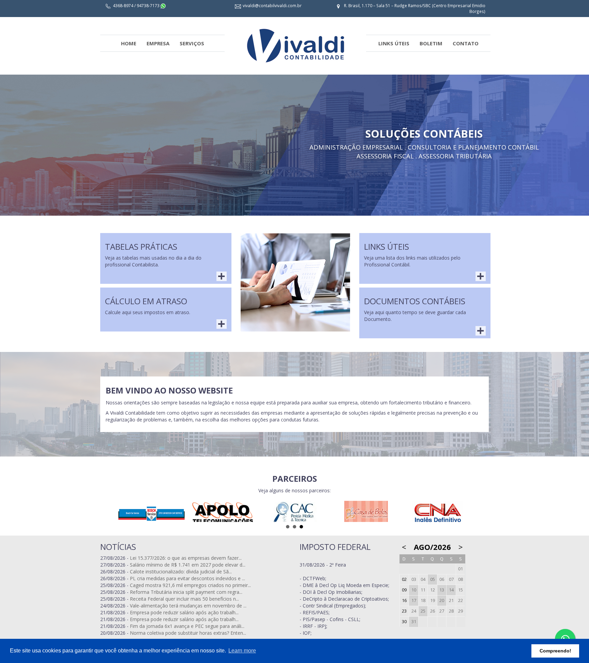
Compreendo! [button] (555, 650)
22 (460, 600)
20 (441, 600)
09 (404, 590)
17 (413, 600)
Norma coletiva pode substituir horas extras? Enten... (188, 633)
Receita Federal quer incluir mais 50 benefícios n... (184, 599)
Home (128, 43)
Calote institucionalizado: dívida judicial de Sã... (181, 571)
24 (413, 611)
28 (451, 611)
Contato (466, 43)
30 (404, 622)
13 (441, 590)
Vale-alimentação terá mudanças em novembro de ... (188, 605)
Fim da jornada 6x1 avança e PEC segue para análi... (187, 626)
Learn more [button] (242, 650)
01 (460, 569)
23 (404, 611)
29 (460, 611)
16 (404, 600)
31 (413, 622)
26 (432, 611)
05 (432, 579)
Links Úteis (393, 43)
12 (432, 590)
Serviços (192, 43)
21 (451, 600)
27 (441, 611)
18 (423, 600)
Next (580, 107)
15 (460, 590)
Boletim (431, 43)
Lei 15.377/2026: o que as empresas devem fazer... (186, 558)
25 (423, 611)
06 (441, 579)
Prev (8, 107)
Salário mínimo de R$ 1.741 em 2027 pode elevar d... (187, 564)
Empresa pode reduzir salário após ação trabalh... (184, 612)
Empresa (158, 43)
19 (432, 600)
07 (451, 579)
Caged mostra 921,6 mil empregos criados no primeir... (190, 585)
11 (423, 590)
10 (413, 590)
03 (413, 579)
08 (460, 579)
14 (451, 590)
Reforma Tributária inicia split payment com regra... (186, 592)
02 (404, 579)
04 (423, 579)
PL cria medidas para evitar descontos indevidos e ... (187, 578)
